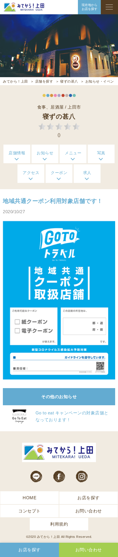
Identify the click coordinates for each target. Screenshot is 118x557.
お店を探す (88, 497)
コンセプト (29, 510)
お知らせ (45, 153)
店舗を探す (44, 81)
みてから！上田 (15, 81)
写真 (101, 153)
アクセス (31, 172)
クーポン (59, 172)
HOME (29, 497)
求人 (87, 172)
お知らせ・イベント (101, 81)
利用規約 (59, 524)
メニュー (73, 153)
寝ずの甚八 (69, 81)
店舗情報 (17, 153)
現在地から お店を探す (89, 7)
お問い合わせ (88, 510)
